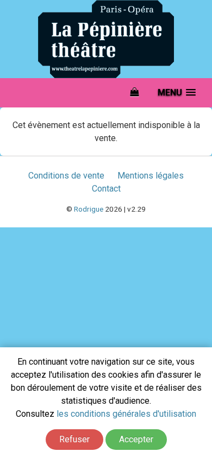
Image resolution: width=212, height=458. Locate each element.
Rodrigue (88, 209)
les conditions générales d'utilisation (126, 414)
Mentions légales (150, 175)
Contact (106, 188)
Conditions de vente (66, 175)
